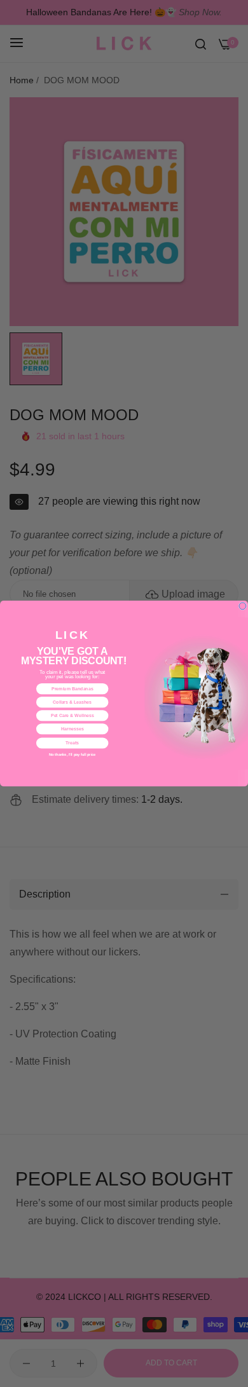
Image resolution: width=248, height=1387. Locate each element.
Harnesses (72, 729)
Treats (72, 743)
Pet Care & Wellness (72, 715)
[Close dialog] (242, 606)
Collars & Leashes (72, 702)
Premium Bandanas (72, 689)
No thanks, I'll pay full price (72, 754)
